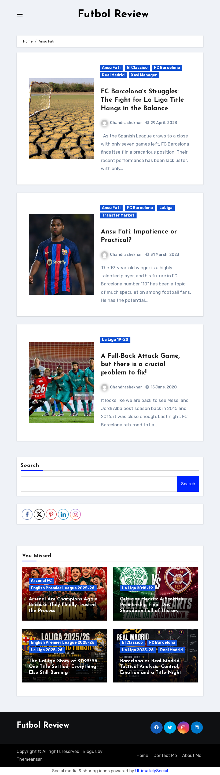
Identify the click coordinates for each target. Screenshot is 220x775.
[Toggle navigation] (20, 14)
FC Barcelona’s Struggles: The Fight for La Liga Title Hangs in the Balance (142, 100)
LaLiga (166, 208)
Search (30, 465)
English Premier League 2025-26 (62, 588)
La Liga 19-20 (115, 339)
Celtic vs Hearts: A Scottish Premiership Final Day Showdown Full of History (151, 605)
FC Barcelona (167, 67)
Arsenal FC (41, 580)
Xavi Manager (144, 75)
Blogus (90, 751)
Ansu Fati (111, 67)
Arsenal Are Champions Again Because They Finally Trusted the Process (63, 605)
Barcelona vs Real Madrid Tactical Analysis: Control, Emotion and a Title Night (150, 667)
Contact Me (165, 755)
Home (142, 755)
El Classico (137, 67)
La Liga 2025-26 (47, 650)
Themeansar (29, 759)
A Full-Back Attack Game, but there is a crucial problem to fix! (140, 364)
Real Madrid (113, 75)
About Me (191, 755)
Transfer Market (118, 215)
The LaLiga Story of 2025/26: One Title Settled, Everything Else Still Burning (63, 667)
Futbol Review (113, 14)
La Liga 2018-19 (137, 588)
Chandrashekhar (126, 123)
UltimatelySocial (151, 770)
